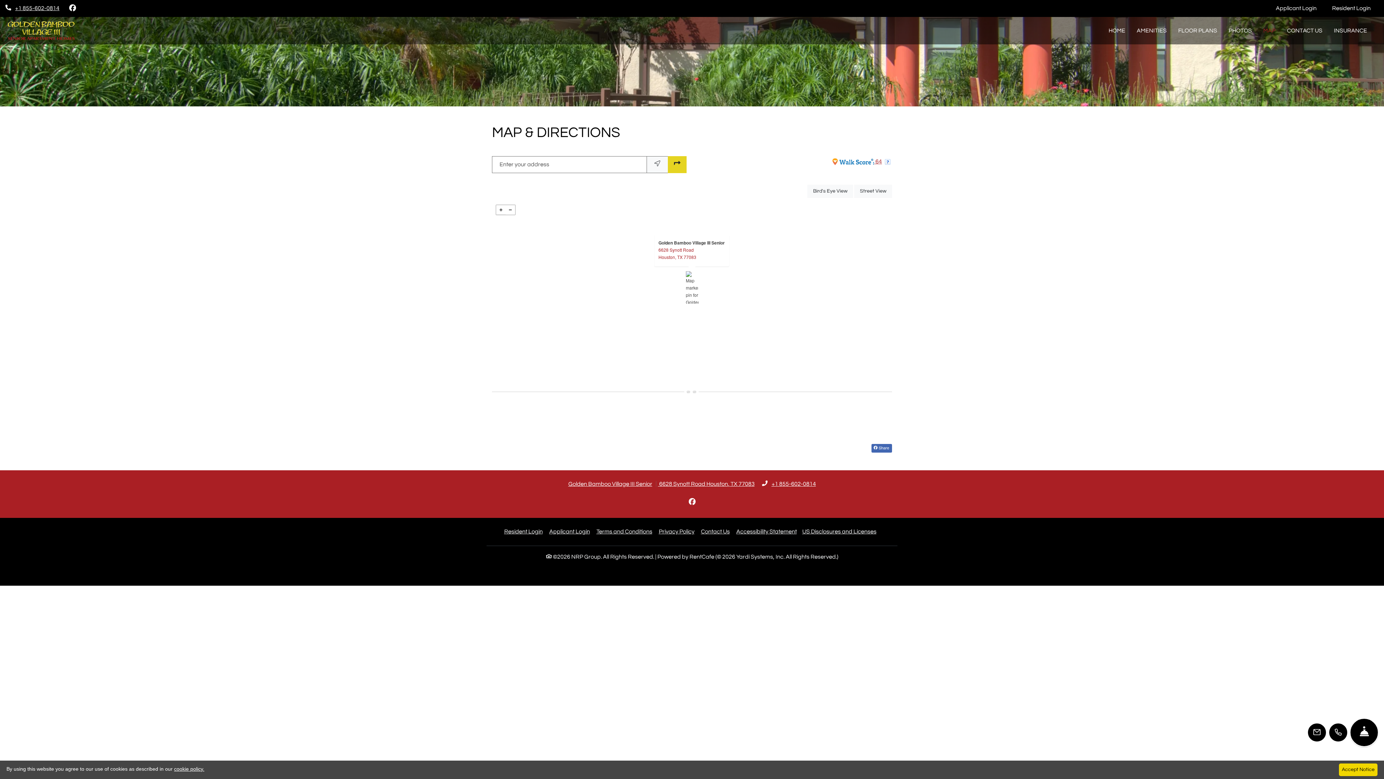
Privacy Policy (677, 531)
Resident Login (1355, 8)
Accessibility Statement (766, 531)
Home (1117, 31)
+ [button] (501, 210)
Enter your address (524, 164)
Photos (1240, 31)
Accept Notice (1358, 769)
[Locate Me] (657, 164)
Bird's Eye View (833, 191)
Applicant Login (1300, 8)
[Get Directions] (677, 164)
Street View (876, 191)
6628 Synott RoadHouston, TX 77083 (677, 253)
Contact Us (1304, 31)
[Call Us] (1338, 732)
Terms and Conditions (624, 531)
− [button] (510, 210)
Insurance (1350, 31)
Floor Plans (1197, 31)
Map (1269, 31)
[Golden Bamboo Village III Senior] (692, 287)
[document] (692, 287)
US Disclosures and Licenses (839, 531)
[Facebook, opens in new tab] (72, 8)
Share (883, 447)
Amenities (1152, 31)
